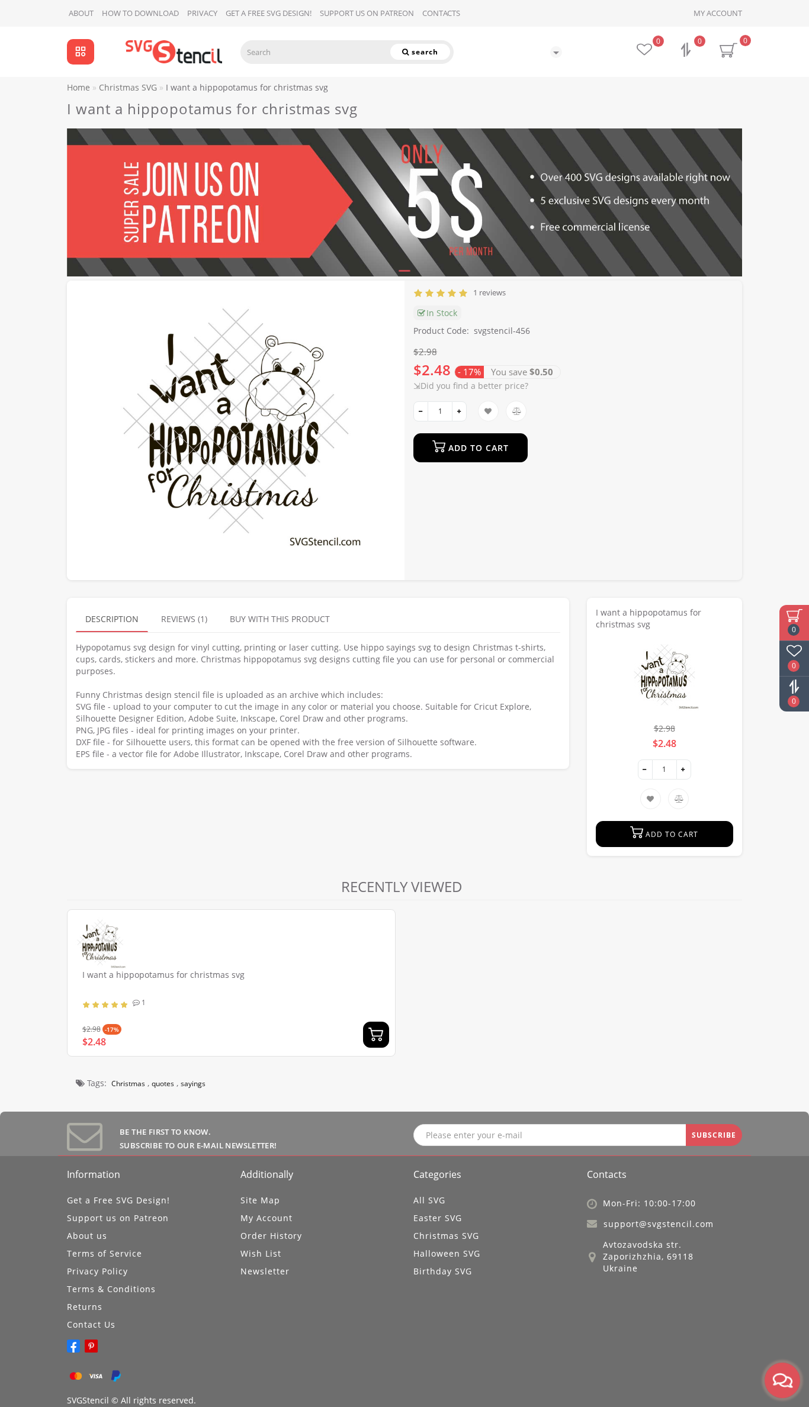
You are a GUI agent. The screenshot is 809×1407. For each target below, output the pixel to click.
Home (78, 87)
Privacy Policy (97, 1271)
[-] (420, 411)
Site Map (260, 1200)
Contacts (441, 13)
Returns (84, 1306)
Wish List (260, 1253)
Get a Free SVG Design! (269, 13)
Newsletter (265, 1271)
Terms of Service (104, 1253)
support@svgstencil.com (658, 1223)
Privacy (202, 13)
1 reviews (488, 292)
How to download (140, 13)
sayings (193, 1083)
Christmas (128, 1083)
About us (87, 1235)
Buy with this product (280, 618)
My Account (718, 13)
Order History (271, 1235)
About (81, 13)
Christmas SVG (446, 1235)
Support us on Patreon (367, 13)
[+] (459, 411)
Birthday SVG (442, 1271)
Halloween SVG (446, 1253)
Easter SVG (437, 1218)
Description (112, 618)
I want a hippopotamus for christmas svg (163, 974)
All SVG (429, 1200)
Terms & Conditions (111, 1289)
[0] (687, 51)
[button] (725, 191)
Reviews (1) (184, 618)
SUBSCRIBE (714, 1135)
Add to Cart (477, 447)
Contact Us (91, 1324)
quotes (163, 1083)
